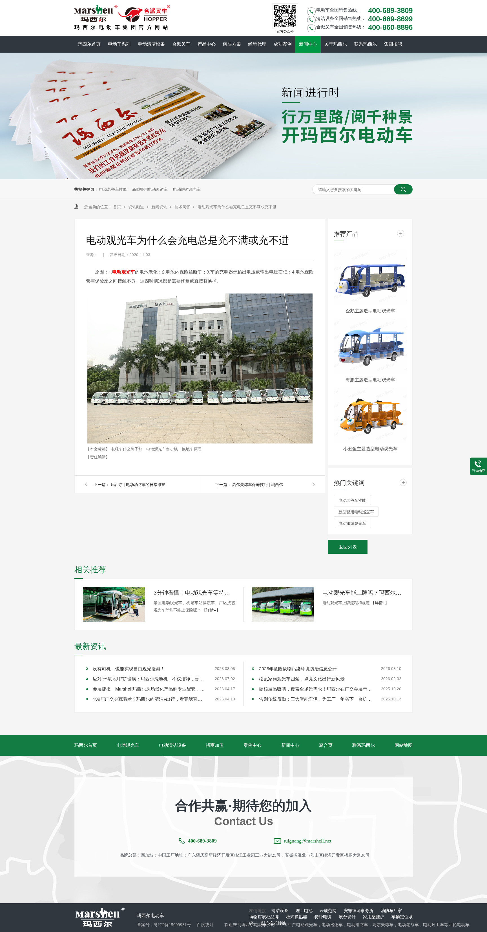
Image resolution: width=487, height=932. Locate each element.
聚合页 (326, 745)
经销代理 (257, 44)
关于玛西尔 (335, 44)
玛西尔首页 (89, 44)
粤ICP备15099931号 (172, 924)
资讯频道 (136, 206)
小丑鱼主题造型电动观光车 (370, 448)
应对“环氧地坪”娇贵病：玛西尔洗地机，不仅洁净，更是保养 (149, 678)
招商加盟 (215, 745)
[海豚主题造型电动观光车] (370, 346)
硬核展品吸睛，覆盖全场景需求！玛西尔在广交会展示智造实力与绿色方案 (315, 688)
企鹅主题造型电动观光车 (370, 310)
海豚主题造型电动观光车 (370, 379)
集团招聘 (393, 44)
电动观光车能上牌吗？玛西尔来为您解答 (363, 592)
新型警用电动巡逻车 (150, 189)
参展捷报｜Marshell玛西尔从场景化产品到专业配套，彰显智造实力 (149, 688)
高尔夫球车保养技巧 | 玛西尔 (257, 484)
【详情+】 (211, 610)
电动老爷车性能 (113, 189)
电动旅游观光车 (187, 189)
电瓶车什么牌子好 (127, 449)
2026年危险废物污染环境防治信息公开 (298, 668)
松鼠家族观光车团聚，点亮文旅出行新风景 (302, 678)
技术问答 (182, 206)
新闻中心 (308, 44)
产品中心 (207, 44)
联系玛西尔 (365, 44)
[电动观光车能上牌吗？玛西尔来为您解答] (283, 604)
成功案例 (283, 44)
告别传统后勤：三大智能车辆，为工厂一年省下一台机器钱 (315, 699)
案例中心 (253, 745)
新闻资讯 (159, 206)
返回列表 (348, 546)
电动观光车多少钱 (162, 449)
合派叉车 (181, 44)
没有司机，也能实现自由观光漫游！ (129, 668)
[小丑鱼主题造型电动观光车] (370, 414)
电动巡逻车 (332, 924)
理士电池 (305, 910)
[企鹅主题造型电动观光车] (370, 277)
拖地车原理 (192, 449)
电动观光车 (123, 271)
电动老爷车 (408, 924)
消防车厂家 (391, 910)
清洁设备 (280, 910)
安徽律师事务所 (359, 910)
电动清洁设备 (151, 44)
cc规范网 (329, 910)
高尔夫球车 (382, 924)
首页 (117, 206)
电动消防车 (357, 924)
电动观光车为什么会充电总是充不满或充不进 (237, 206)
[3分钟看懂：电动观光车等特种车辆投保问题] (114, 604)
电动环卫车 (433, 924)
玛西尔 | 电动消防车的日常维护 (138, 484)
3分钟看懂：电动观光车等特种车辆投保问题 (194, 592)
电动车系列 (119, 44)
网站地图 (404, 745)
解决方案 (232, 44)
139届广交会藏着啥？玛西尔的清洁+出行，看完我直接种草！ (149, 699)
